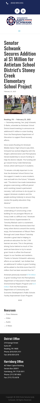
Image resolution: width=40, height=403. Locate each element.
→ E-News (8, 326)
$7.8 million (31, 275)
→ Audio (7, 322)
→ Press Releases (11, 314)
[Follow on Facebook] (17, 11)
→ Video (7, 318)
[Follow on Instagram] (23, 11)
